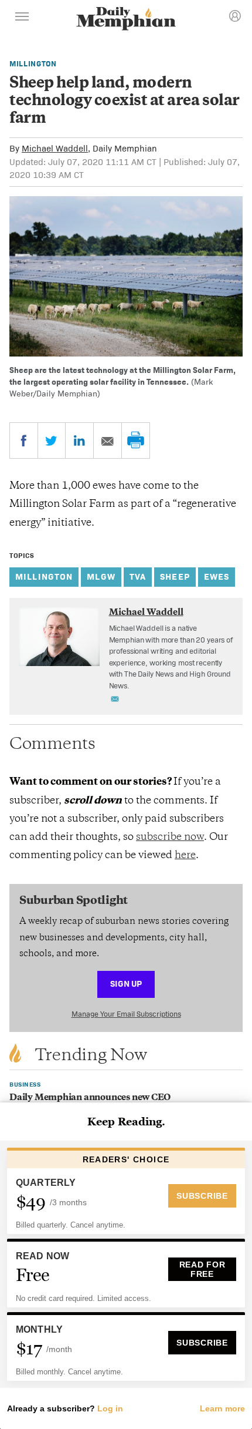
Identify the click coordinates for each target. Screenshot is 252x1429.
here (185, 855)
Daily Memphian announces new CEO (90, 1098)
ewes (217, 576)
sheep (175, 576)
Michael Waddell (55, 148)
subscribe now (170, 837)
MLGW (101, 576)
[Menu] (22, 18)
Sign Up (126, 983)
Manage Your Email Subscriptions (126, 1014)
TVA (138, 576)
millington (44, 576)
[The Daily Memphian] (126, 19)
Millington (33, 63)
